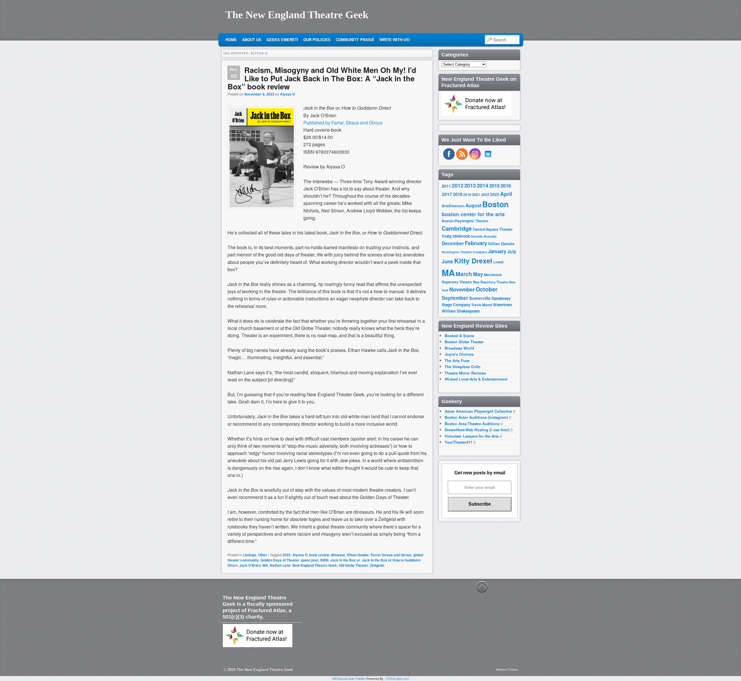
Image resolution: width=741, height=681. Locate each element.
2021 (476, 194)
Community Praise (355, 40)
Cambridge (457, 228)
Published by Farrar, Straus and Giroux (343, 122)
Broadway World (459, 348)
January (497, 251)
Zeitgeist (377, 565)
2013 (470, 185)
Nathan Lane (280, 565)
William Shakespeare (461, 311)
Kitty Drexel (473, 260)
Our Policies (317, 40)
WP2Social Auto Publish (349, 678)
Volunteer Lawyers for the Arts (472, 436)
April (506, 194)
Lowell (498, 262)
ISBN (324, 560)
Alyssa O (287, 94)
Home (231, 40)
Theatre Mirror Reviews (465, 373)
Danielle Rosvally (484, 236)
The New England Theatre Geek (296, 15)
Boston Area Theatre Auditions (472, 423)
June (447, 261)
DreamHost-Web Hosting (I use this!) (477, 429)
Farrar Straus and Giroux (391, 554)
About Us (251, 40)
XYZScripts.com (397, 678)
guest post (309, 560)
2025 (494, 194)
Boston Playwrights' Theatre (465, 221)
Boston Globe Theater (464, 341)
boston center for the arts (473, 214)
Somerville (480, 298)
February (476, 243)
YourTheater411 (458, 442)
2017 (447, 194)
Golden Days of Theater (280, 560)
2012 (457, 185)
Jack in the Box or (345, 560)
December (453, 243)
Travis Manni (481, 304)
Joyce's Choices (459, 354)
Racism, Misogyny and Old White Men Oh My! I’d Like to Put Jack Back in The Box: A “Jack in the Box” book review (322, 78)
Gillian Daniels (501, 243)
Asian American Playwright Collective (478, 411)
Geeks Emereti (282, 40)
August (473, 205)
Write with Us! (394, 40)
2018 (457, 194)
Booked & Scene (459, 335)
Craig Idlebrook (456, 236)
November (462, 289)
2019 (467, 194)
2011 (446, 186)
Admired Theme (507, 669)
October (487, 289)
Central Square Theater (493, 229)
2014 (482, 185)
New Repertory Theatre (490, 282)
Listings (249, 554)
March (464, 274)
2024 (485, 194)
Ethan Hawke (358, 554)
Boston (495, 204)
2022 (287, 554)
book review (319, 554)
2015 (494, 185)
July (511, 251)
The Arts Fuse (457, 360)
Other (262, 554)
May (478, 274)
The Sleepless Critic (462, 366)
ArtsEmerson (453, 205)
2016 (505, 185)
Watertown (502, 304)
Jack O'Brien (250, 565)
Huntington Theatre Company (464, 252)
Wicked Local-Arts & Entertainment (476, 379)
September (455, 297)
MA (265, 565)
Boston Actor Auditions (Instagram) (476, 417)
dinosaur (338, 554)
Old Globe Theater (353, 565)
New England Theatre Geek (314, 565)
